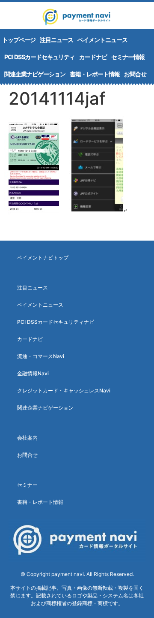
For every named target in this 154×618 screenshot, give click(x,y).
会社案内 (27, 437)
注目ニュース (56, 39)
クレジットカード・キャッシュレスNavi (63, 390)
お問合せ (135, 74)
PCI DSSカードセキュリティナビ (55, 322)
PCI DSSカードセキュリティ (39, 56)
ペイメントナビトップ (42, 257)
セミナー (27, 485)
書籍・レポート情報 (95, 74)
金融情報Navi (33, 373)
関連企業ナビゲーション (34, 74)
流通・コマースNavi (40, 356)
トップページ (19, 39)
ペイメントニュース (102, 39)
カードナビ (93, 56)
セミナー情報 (128, 56)
